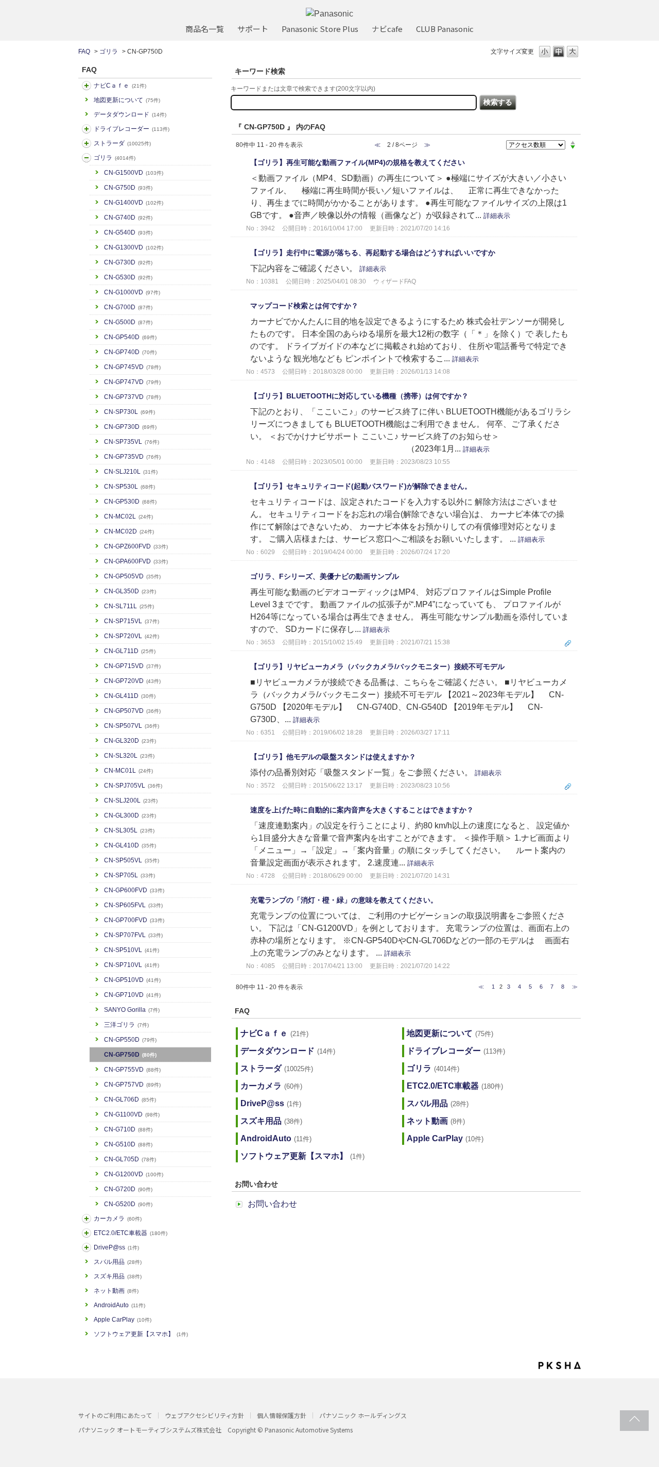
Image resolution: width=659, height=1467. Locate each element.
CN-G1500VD (133, 172)
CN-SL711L (129, 606)
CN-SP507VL (131, 725)
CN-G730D (128, 262)
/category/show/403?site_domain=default (86, 1247)
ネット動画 (116, 1290)
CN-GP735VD (132, 456)
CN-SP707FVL (133, 935)
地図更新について (127, 100)
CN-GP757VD (132, 1084)
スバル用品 (118, 1261)
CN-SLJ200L (131, 800)
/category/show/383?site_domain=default (86, 157)
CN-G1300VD (133, 247)
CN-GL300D (130, 815)
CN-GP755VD (132, 1069)
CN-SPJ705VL (133, 785)
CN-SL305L (129, 830)
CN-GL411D (129, 695)
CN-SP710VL (131, 965)
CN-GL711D (129, 651)
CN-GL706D (130, 1099)
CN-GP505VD (132, 576)
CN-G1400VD (133, 202)
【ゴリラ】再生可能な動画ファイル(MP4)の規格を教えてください (357, 162)
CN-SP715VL (131, 621)
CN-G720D (128, 1189)
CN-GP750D (130, 1054)
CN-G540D (128, 232)
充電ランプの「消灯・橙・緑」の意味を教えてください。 (344, 900)
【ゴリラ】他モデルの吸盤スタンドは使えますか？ (333, 757)
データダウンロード (130, 114)
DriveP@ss (116, 1247)
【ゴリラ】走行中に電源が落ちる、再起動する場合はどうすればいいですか (372, 252)
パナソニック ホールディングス (363, 1415)
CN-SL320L (129, 755)
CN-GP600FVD (134, 890)
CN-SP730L (129, 411)
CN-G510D (128, 1144)
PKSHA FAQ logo (560, 1365)
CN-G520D (128, 1204)
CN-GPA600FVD (136, 561)
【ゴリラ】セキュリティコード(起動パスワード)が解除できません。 (361, 486)
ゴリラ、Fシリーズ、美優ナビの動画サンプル (324, 576)
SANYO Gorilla (132, 1009)
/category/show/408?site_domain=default (86, 85)
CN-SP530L (129, 486)
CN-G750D (128, 187)
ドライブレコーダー (131, 128)
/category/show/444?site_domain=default (86, 1233)
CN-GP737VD (132, 397)
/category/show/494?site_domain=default (86, 1218)
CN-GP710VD (132, 994)
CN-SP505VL (131, 860)
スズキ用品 (118, 1276)
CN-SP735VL (131, 441)
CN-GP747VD (132, 382)
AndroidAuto (119, 1305)
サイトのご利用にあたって (115, 1415)
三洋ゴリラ (126, 1024)
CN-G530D (128, 277)
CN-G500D (128, 322)
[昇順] (572, 142)
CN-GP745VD (132, 367)
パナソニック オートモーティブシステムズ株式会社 (149, 1429)
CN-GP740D (130, 352)
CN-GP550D (130, 1039)
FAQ (84, 51)
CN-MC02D (129, 531)
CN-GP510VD (132, 979)
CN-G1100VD (132, 1114)
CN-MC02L (128, 516)
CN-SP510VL (131, 950)
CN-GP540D (130, 337)
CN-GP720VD (132, 681)
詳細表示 (496, 216)
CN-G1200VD (133, 1174)
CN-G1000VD (132, 292)
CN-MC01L (128, 770)
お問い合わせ (272, 1203)
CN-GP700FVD (134, 920)
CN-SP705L (129, 875)
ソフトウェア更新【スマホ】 (141, 1334)
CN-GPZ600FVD (136, 546)
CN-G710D (128, 1129)
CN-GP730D (130, 426)
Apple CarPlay (122, 1319)
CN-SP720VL (131, 636)
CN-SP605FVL (133, 905)
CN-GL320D (130, 740)
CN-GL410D (130, 845)
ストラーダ (122, 143)
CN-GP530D (130, 501)
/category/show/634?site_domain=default (86, 129)
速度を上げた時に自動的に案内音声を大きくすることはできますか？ (362, 810)
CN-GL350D (130, 591)
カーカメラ (118, 1218)
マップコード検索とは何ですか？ (304, 306)
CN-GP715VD (132, 666)
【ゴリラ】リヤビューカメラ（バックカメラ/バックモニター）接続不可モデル (377, 666)
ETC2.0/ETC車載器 (130, 1233)
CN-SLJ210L (131, 471)
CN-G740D (128, 217)
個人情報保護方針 (281, 1415)
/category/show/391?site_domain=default (86, 143)
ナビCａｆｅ (120, 85)
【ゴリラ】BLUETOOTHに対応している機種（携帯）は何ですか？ (359, 396)
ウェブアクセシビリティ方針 (204, 1415)
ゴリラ (108, 51)
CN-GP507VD (132, 710)
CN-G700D (128, 307)
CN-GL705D (130, 1159)
